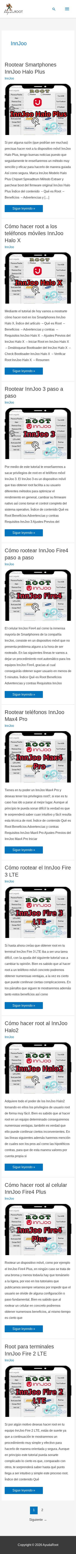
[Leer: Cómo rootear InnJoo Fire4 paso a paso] (38, 595)
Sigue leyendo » (23, 209)
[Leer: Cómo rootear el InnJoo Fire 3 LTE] (38, 912)
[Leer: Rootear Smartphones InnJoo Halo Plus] (38, 109)
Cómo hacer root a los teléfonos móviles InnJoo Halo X (34, 233)
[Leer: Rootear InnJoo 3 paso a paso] (38, 433)
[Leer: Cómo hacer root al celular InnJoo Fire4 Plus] (38, 1229)
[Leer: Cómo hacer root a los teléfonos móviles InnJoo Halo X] (38, 277)
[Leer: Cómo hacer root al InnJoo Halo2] (38, 1067)
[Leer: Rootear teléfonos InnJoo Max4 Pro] (38, 756)
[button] (54, 9)
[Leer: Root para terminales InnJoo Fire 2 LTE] (38, 1391)
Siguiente (38, 1520)
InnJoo (9, 78)
